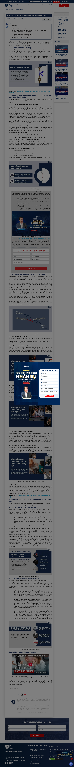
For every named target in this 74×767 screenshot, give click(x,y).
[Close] (59, 362)
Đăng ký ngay (49, 395)
